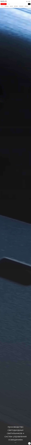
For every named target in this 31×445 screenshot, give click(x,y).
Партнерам (16, 6)
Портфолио (21, 6)
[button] (26, 1)
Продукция (6, 6)
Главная (2, 6)
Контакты (26, 6)
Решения (11, 6)
